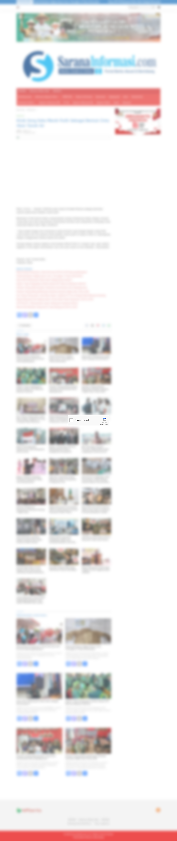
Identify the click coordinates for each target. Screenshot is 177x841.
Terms (106, 424)
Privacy (102, 424)
